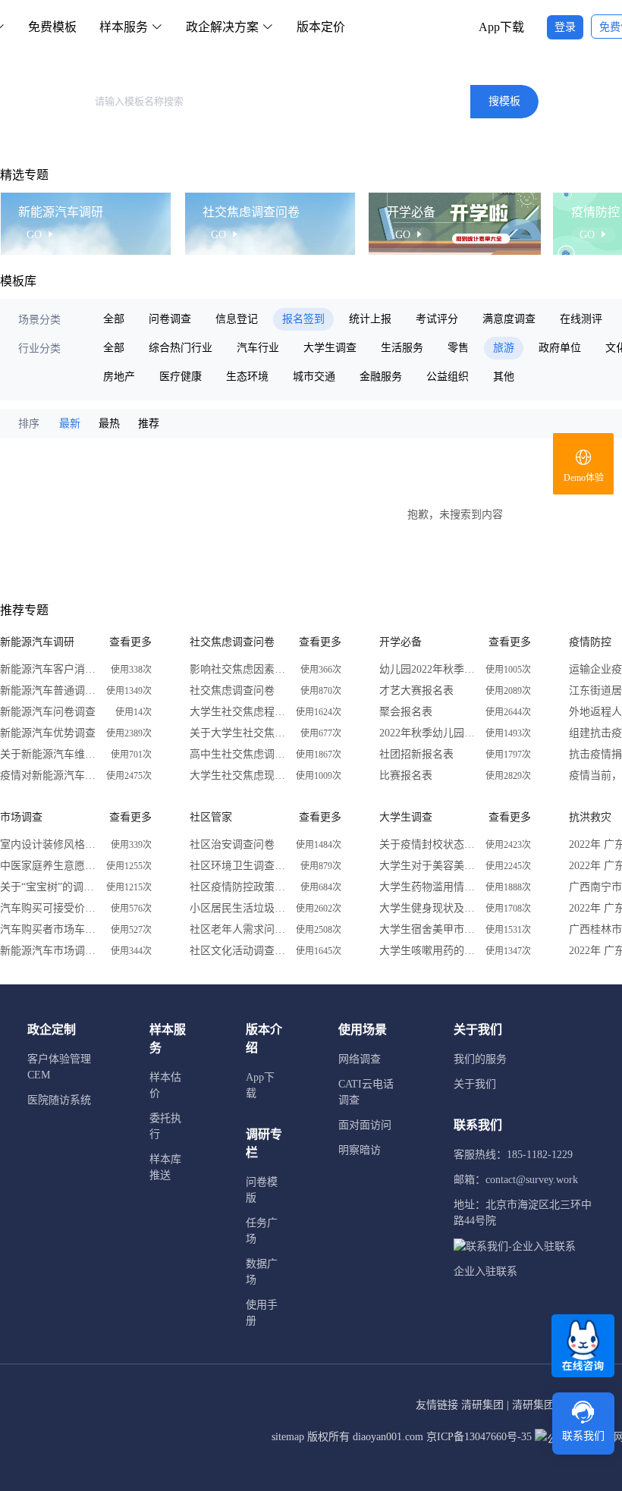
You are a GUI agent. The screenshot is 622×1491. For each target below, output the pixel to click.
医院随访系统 (59, 1100)
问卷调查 (170, 319)
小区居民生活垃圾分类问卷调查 (239, 908)
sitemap (288, 1436)
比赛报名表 (405, 775)
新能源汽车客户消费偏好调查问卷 (49, 669)
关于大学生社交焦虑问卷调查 (239, 733)
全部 (113, 319)
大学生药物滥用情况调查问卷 (428, 887)
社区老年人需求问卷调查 (239, 929)
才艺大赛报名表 (416, 690)
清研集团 (482, 1405)
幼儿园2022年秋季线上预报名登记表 (428, 669)
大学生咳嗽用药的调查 (428, 950)
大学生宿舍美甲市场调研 (428, 929)
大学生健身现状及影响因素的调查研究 (428, 908)
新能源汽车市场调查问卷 (49, 950)
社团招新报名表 (416, 754)
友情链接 (437, 1405)
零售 (458, 347)
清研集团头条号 (549, 1405)
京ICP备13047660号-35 (479, 1436)
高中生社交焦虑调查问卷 (239, 754)
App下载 (501, 26)
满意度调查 (509, 319)
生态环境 (247, 376)
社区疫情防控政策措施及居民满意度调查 (239, 887)
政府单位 (560, 347)
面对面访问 (364, 1125)
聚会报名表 (405, 711)
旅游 (503, 347)
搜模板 (504, 101)
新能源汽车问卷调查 (48, 711)
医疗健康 (180, 376)
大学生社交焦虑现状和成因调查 (239, 775)
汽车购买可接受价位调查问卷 (49, 908)
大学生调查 (330, 347)
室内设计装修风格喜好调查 (49, 844)
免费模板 (52, 26)
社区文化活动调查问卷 (239, 950)
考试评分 (437, 319)
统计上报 (370, 319)
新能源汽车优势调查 (48, 733)
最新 (69, 423)
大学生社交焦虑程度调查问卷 (239, 711)
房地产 (119, 376)
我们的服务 (480, 1059)
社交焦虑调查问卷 (232, 690)
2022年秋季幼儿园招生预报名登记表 (428, 733)
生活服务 (402, 347)
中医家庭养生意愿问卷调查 (49, 865)
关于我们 (475, 1084)
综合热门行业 (180, 347)
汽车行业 (258, 347)
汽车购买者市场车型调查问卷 (49, 929)
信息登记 (236, 319)
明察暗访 (359, 1150)
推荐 (148, 423)
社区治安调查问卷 (232, 844)
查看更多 (130, 642)
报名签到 (303, 319)
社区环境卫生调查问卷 (239, 865)
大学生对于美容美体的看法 (428, 865)
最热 (109, 423)
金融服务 (381, 376)
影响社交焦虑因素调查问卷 (239, 669)
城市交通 (314, 376)
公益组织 (447, 376)
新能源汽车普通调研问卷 (49, 690)
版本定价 (321, 26)
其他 (503, 376)
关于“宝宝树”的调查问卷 (49, 887)
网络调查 (359, 1059)
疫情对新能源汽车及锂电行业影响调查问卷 (49, 775)
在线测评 (581, 319)
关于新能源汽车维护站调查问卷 (49, 754)
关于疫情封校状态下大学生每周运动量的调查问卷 (428, 844)
